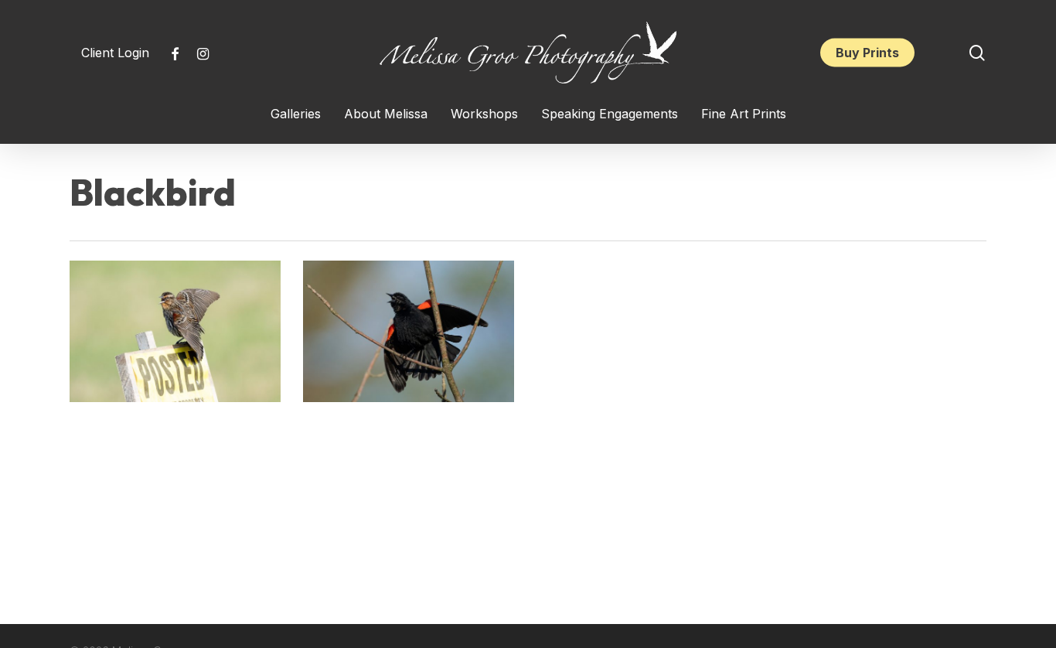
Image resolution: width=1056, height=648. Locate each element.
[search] (977, 53)
